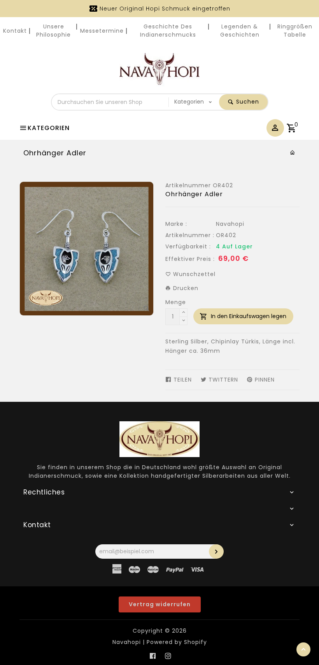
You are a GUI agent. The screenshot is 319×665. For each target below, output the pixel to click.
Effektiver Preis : (190, 259)
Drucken (184, 288)
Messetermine (102, 31)
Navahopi (230, 224)
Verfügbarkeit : (188, 246)
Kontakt (15, 31)
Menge (175, 302)
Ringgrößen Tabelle (294, 31)
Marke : (176, 224)
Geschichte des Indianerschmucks (168, 31)
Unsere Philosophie (53, 31)
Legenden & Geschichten (239, 31)
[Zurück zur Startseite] (293, 153)
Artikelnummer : (189, 235)
